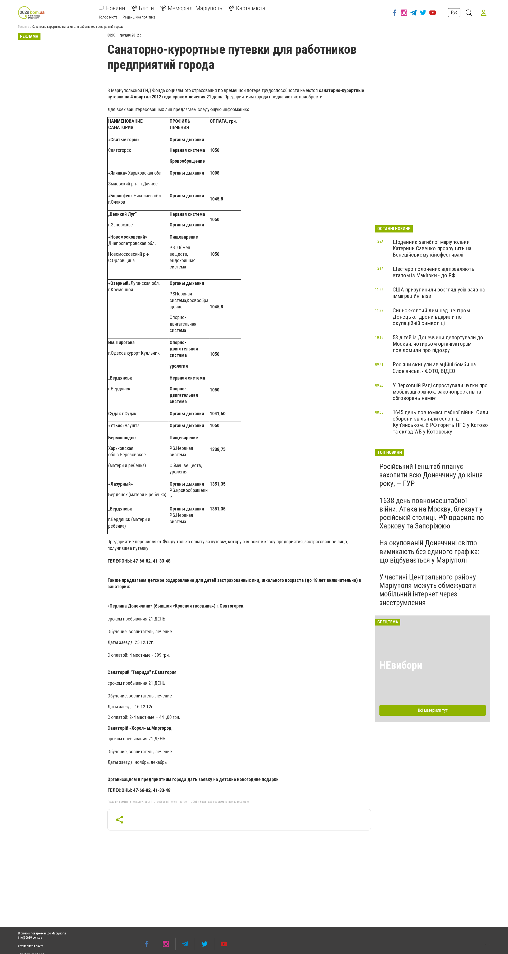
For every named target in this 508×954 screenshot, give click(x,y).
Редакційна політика (139, 17)
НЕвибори (400, 665)
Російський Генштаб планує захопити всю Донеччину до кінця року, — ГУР (431, 475)
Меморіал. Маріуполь (195, 8)
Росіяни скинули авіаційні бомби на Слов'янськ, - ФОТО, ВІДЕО (434, 367)
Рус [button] (454, 12)
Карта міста (250, 8)
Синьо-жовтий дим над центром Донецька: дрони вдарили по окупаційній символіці (431, 316)
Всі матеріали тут (433, 710)
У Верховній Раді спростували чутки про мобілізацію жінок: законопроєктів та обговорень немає (440, 391)
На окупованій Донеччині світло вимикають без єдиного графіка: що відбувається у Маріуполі (429, 551)
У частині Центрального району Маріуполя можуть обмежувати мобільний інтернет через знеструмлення (427, 590)
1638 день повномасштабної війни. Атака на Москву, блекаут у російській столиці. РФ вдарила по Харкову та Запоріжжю (431, 513)
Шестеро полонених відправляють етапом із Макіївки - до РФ (433, 272)
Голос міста (108, 17)
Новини (115, 8)
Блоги (146, 8)
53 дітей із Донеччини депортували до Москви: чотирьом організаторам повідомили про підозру (438, 343)
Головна (23, 27)
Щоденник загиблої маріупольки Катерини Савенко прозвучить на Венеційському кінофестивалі (432, 248)
